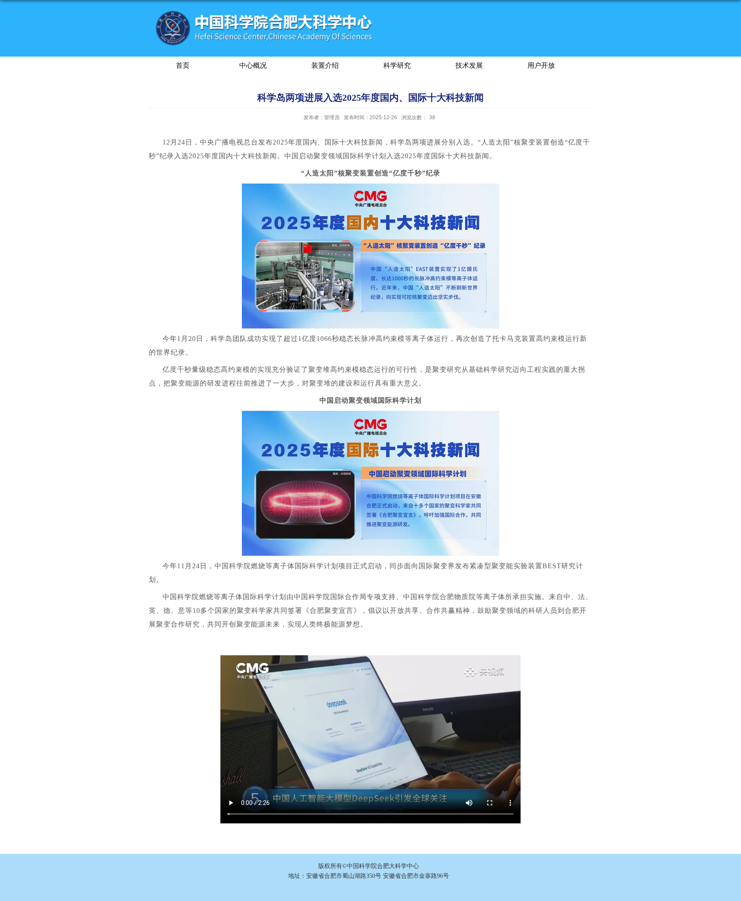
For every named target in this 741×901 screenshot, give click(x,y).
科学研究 (397, 65)
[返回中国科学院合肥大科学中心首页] (265, 12)
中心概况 (253, 65)
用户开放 (541, 65)
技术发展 (469, 65)
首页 (183, 65)
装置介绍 (325, 65)
